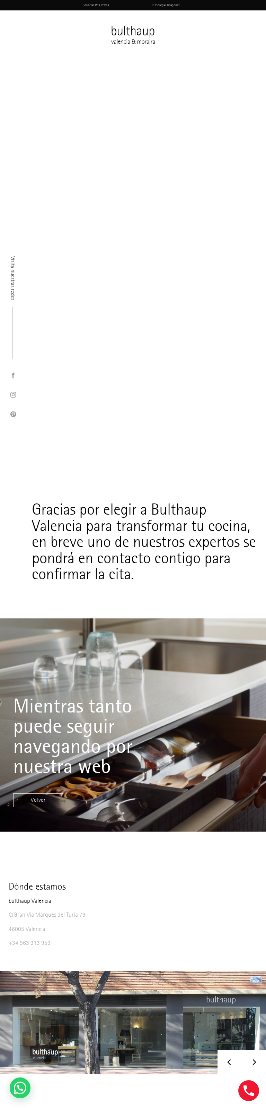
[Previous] (230, 1062)
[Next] (254, 1062)
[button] (20, 1087)
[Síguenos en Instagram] (13, 395)
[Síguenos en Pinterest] (13, 414)
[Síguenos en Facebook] (13, 375)
